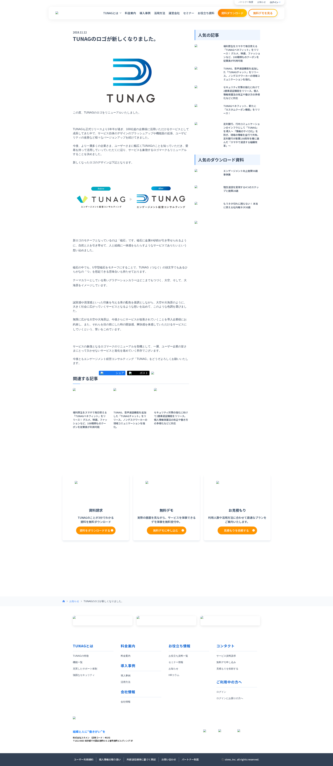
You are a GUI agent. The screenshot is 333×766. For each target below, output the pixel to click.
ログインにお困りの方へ (229, 698)
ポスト (144, 373)
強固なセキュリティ (84, 675)
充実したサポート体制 (85, 668)
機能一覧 (78, 662)
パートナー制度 (246, 2)
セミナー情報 (176, 662)
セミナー (188, 13)
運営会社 (174, 13)
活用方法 (159, 13)
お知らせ (261, 2)
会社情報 (125, 701)
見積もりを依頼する (227, 668)
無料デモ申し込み (226, 662)
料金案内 (130, 13)
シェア (120, 373)
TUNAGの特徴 (81, 655)
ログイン (274, 2)
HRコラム (174, 675)
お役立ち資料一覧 (178, 655)
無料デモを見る (263, 13)
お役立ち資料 (206, 13)
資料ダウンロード (232, 13)
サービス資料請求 (226, 655)
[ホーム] (63, 601)
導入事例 (145, 13)
